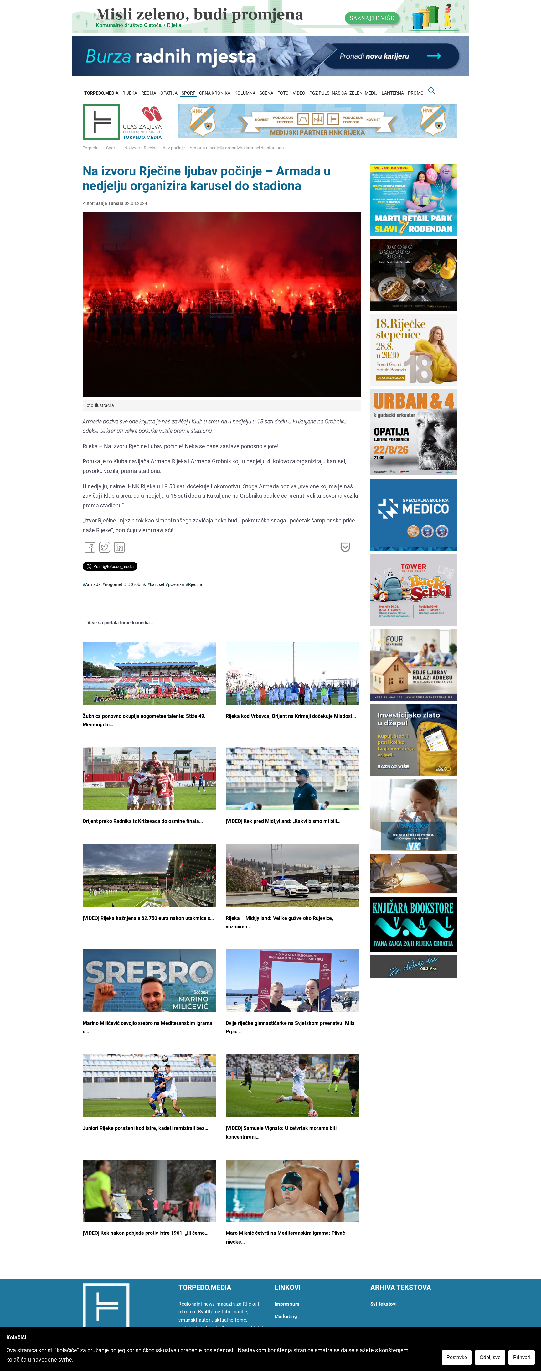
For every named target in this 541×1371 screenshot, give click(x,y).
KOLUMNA (244, 93)
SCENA (266, 93)
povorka (176, 584)
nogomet (113, 584)
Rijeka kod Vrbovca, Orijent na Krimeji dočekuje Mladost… (291, 716)
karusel (157, 584)
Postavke (456, 1357)
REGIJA (148, 93)
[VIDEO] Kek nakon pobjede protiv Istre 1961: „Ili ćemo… (146, 1233)
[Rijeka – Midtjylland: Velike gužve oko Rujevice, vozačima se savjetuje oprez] (292, 883)
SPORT (188, 93)
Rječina (195, 584)
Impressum (287, 1304)
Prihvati (521, 1357)
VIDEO (299, 93)
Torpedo (91, 148)
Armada (93, 584)
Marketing (286, 1316)
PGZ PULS (319, 93)
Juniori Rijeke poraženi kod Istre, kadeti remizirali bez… (145, 1128)
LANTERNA (393, 93)
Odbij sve (490, 1357)
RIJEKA (129, 93)
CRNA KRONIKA (214, 93)
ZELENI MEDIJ (363, 93)
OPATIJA (169, 93)
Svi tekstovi (383, 1304)
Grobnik (138, 584)
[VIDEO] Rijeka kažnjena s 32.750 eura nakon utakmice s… (148, 918)
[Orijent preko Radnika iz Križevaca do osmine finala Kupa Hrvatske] (149, 789)
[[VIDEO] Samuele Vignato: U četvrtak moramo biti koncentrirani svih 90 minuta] (292, 1087)
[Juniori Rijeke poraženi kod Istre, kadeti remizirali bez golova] (149, 1087)
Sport (111, 148)
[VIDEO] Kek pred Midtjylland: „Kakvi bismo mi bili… (283, 821)
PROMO (416, 93)
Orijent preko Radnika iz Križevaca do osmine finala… (143, 821)
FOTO (283, 93)
